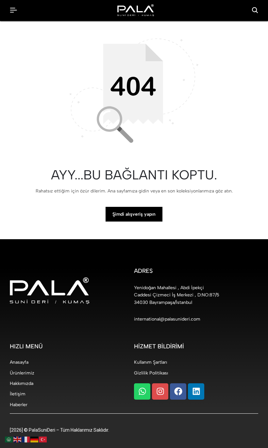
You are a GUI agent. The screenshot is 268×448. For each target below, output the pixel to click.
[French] (26, 439)
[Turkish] (43, 439)
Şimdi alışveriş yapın (134, 214)
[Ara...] (255, 10)
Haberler (18, 404)
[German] (34, 439)
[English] (17, 439)
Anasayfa (19, 362)
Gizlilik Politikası (151, 373)
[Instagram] (160, 391)
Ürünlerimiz (22, 373)
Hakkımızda (21, 383)
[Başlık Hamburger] (13, 10)
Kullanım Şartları (150, 362)
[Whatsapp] (142, 391)
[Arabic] (9, 439)
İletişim (17, 394)
